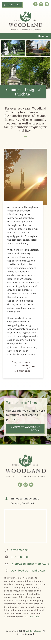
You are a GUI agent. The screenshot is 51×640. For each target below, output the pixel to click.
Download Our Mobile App (28, 570)
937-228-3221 (20, 550)
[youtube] (47, 4)
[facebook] (35, 4)
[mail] (41, 4)
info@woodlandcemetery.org (30, 563)
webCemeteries (33, 631)
